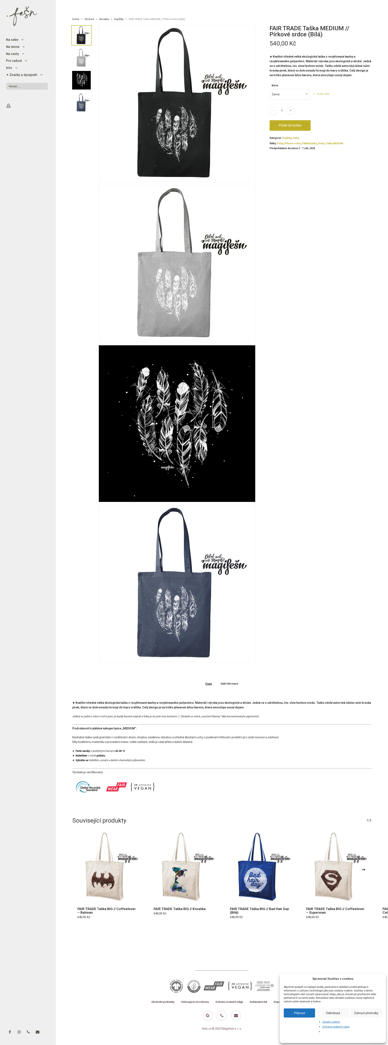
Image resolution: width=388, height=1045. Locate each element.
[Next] (363, 870)
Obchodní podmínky (162, 1002)
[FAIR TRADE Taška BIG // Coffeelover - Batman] (107, 867)
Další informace (229, 684)
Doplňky (118, 19)
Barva (275, 85)
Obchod (89, 19)
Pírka (280, 143)
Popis (208, 684)
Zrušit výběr (323, 94)
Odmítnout (333, 1013)
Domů (75, 19)
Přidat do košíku (290, 125)
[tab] (208, 683)
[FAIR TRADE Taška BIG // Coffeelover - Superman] (336, 867)
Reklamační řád (258, 1002)
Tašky (296, 138)
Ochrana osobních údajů (336, 1026)
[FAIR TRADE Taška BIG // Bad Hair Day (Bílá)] (260, 867)
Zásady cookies (331, 1022)
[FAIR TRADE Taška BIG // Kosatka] (184, 867)
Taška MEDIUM (334, 143)
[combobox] (290, 94)
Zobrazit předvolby (366, 1013)
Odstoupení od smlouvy (195, 1002)
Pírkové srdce (292, 143)
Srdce (321, 143)
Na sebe (104, 19)
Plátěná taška (309, 143)
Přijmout (299, 1013)
